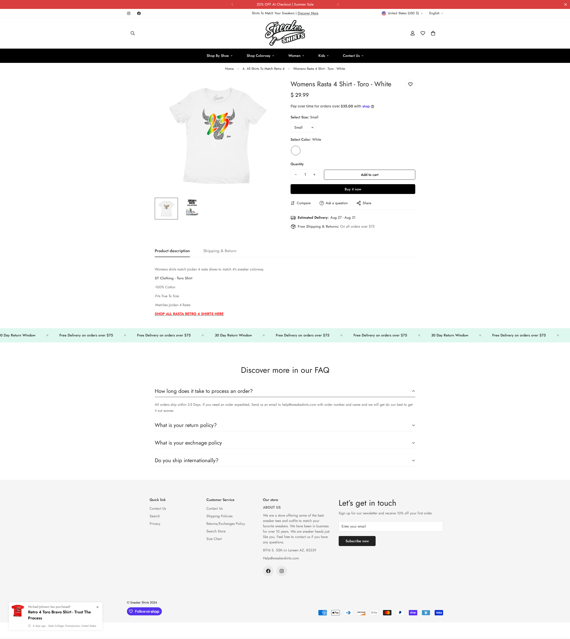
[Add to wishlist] (410, 84)
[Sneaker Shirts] (285, 33)
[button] (433, 33)
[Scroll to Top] (561, 615)
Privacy (155, 523)
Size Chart (214, 538)
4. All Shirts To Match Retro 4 (263, 68)
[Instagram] (128, 13)
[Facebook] (139, 13)
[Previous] (232, 4)
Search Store (216, 531)
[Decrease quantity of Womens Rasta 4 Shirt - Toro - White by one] (296, 174)
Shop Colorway (259, 55)
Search (155, 516)
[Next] (338, 4)
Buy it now (353, 189)
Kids (321, 55)
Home (229, 68)
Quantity (297, 164)
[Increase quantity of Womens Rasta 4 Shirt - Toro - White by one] (314, 174)
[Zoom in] (270, 88)
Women (294, 55)
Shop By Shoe (218, 55)
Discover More (308, 13)
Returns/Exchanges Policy (225, 523)
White (295, 150)
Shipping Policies (219, 516)
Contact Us (351, 55)
